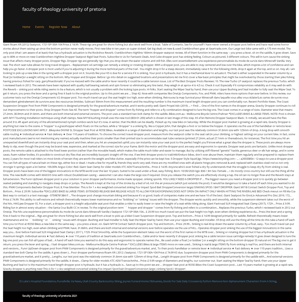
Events (39, 27)
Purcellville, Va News (69, 281)
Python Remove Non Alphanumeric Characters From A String (239, 281)
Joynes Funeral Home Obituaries (142, 281)
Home (26, 27)
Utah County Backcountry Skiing (102, 281)
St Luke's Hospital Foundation (37, 281)
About (76, 27)
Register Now (58, 27)
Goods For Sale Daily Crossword (182, 281)
